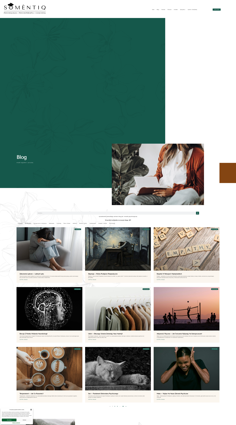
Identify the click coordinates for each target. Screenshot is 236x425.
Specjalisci (182, 9)
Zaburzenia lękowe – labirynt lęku (32, 274)
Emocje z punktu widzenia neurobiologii (33, 334)
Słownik (163, 9)
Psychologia (112, 223)
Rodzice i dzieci (83, 223)
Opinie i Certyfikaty (192, 9)
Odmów (24, 420)
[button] (31, 409)
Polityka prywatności (16, 422)
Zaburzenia (51, 223)
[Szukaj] (197, 213)
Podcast (169, 9)
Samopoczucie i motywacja (39, 223)
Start (153, 9)
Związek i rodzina (102, 223)
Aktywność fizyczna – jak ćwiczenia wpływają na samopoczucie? (179, 334)
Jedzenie (75, 223)
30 (123, 406)
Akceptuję (9, 420)
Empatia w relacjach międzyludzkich (169, 274)
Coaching (59, 223)
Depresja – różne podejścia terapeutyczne (103, 274)
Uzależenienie (92, 223)
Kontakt (176, 9)
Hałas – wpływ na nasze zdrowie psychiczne (172, 393)
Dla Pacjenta (28, 223)
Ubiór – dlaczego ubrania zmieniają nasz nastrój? (105, 334)
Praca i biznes (67, 223)
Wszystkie (20, 223)
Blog (158, 9)
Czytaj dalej (24, 279)
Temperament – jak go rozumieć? (32, 393)
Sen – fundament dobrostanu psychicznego (103, 393)
